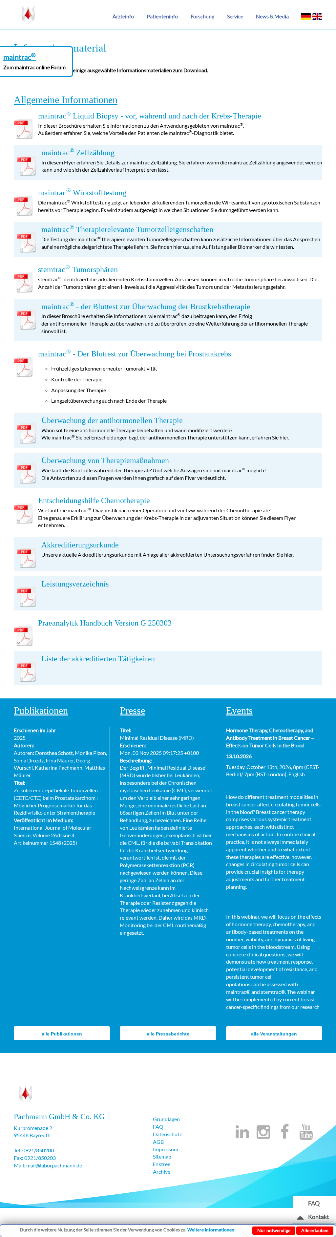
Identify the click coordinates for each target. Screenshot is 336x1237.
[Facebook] (285, 1135)
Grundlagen (166, 1119)
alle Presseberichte (168, 1033)
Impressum (165, 1149)
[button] (126, 16)
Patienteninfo (162, 16)
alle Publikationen (62, 1033)
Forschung (202, 16)
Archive (161, 1171)
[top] (300, 1219)
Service (235, 16)
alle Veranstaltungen (274, 1033)
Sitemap (162, 1156)
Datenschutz (167, 1134)
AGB (158, 1142)
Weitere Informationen (210, 1229)
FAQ (158, 1126)
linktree (161, 1164)
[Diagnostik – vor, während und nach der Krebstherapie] (28, 13)
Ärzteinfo (123, 16)
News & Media (272, 16)
